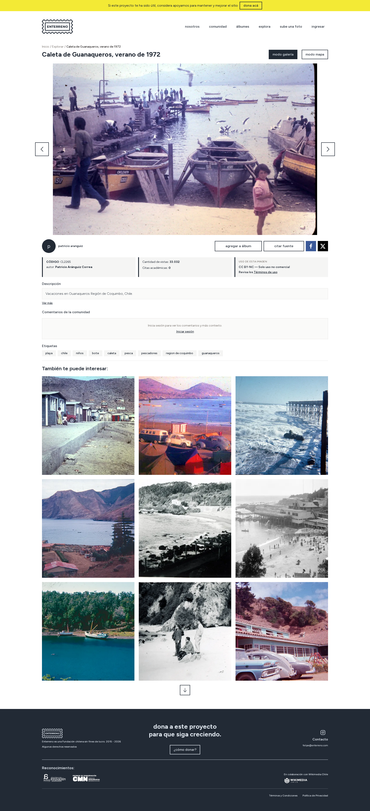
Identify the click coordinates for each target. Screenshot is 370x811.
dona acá (250, 5)
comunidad (218, 26)
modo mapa (315, 54)
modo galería (283, 54)
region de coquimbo (179, 353)
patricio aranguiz (70, 246)
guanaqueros (210, 353)
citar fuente (283, 246)
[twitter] (323, 246)
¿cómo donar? (185, 750)
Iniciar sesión (185, 331)
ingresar (318, 26)
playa (48, 353)
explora (264, 26)
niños (80, 353)
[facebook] (311, 246)
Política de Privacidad (315, 795)
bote (95, 353)
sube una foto (291, 26)
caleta (111, 353)
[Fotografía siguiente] (328, 149)
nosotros (192, 26)
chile (64, 353)
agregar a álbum (238, 246)
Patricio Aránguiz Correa (73, 267)
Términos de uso (266, 272)
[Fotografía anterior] (42, 149)
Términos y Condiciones (283, 795)
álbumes (242, 26)
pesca (129, 353)
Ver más (47, 303)
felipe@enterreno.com (315, 745)
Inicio (45, 46)
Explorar (58, 46)
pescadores (149, 353)
